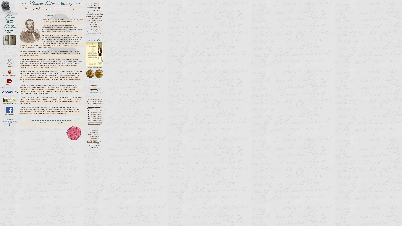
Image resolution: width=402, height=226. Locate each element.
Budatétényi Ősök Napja (93, 134)
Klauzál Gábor (93, 85)
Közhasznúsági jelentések (93, 87)
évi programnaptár (94, 107)
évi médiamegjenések (94, 105)
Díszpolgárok (93, 136)
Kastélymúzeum (93, 140)
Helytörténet (94, 138)
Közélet (93, 91)
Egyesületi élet (93, 89)
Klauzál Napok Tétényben (93, 142)
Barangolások (93, 132)
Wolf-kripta (93, 147)
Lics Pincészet (93, 143)
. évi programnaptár (94, 103)
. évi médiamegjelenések (94, 101)
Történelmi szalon (93, 145)
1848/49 (93, 130)
